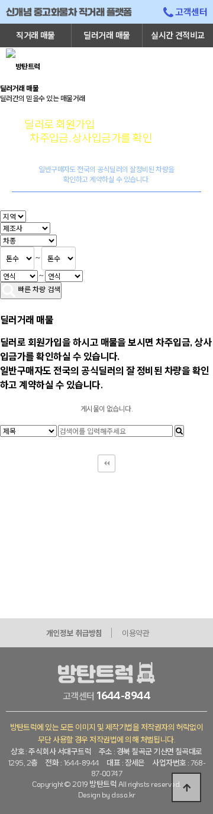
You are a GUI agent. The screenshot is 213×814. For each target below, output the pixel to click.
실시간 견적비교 (178, 35)
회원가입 (171, 65)
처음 (106, 463)
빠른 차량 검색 (38, 289)
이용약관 (135, 633)
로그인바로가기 (147, 205)
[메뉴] (196, 52)
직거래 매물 (35, 35)
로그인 (144, 65)
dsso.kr (123, 794)
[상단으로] (186, 787)
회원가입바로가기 (69, 205)
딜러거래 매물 (106, 35)
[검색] (179, 431)
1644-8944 (123, 695)
